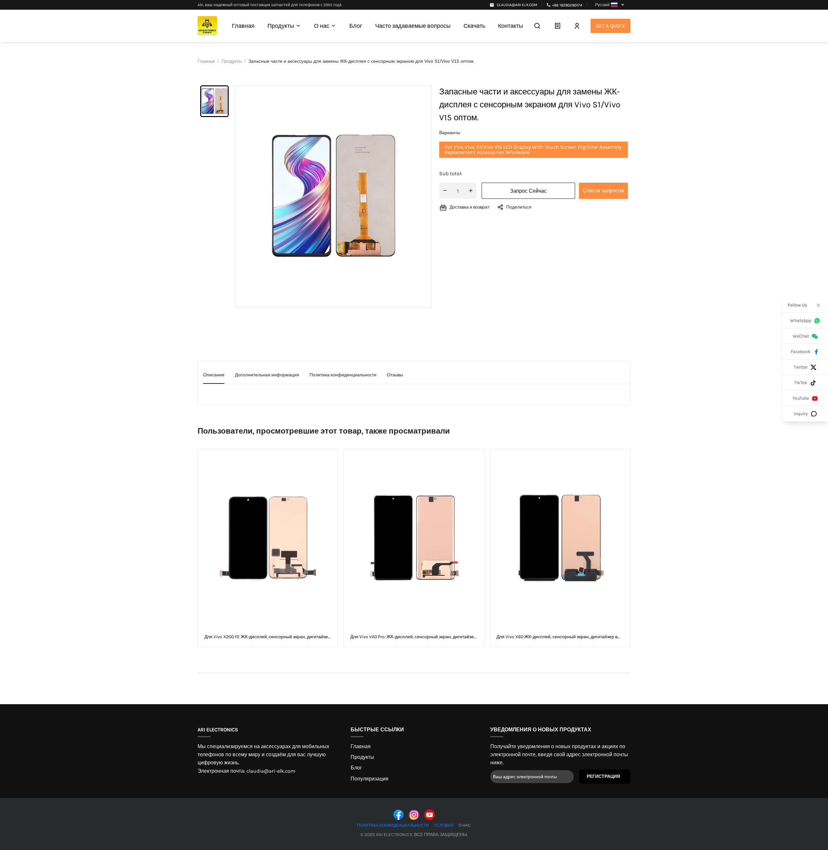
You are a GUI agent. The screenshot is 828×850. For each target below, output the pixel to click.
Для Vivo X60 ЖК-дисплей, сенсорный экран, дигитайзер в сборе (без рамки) (556, 637)
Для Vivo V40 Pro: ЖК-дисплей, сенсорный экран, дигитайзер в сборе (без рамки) (413, 637)
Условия (443, 825)
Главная (361, 746)
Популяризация (369, 779)
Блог (356, 768)
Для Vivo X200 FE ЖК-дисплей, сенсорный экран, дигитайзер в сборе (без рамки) (267, 637)
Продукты (362, 757)
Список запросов (603, 191)
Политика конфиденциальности (393, 825)
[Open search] (537, 25)
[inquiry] (557, 26)
